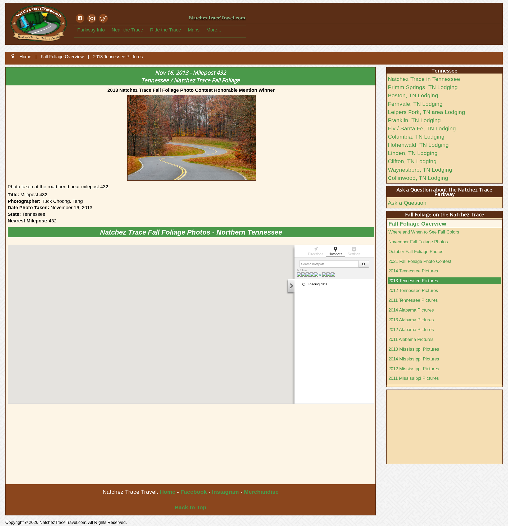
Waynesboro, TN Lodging (420, 170)
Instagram (225, 492)
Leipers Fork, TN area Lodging (426, 112)
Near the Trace (127, 30)
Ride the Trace (165, 30)
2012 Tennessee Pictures (413, 290)
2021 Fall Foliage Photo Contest (419, 261)
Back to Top (190, 507)
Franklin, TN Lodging (414, 120)
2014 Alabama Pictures (411, 310)
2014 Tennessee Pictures (413, 270)
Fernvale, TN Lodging (415, 104)
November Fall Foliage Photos (418, 241)
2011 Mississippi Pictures (413, 378)
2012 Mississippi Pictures (413, 368)
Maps (193, 30)
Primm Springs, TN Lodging (423, 87)
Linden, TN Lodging (413, 153)
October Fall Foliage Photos (415, 251)
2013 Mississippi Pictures (413, 349)
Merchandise (261, 492)
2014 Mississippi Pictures (413, 359)
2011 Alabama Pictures (411, 339)
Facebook (193, 492)
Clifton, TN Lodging (412, 161)
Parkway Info (91, 30)
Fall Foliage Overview (417, 224)
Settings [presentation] (354, 254)
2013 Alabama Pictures (411, 319)
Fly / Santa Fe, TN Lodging (422, 128)
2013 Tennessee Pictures (413, 280)
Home (167, 492)
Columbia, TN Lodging (416, 137)
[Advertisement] (164, 445)
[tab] (315, 251)
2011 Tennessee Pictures (413, 300)
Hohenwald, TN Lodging (418, 145)
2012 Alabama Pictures (411, 329)
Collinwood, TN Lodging (418, 178)
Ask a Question (407, 203)
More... (213, 30)
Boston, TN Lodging (413, 95)
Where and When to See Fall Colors (423, 232)
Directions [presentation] (315, 254)
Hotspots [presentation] (335, 254)
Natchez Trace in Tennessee (424, 79)
